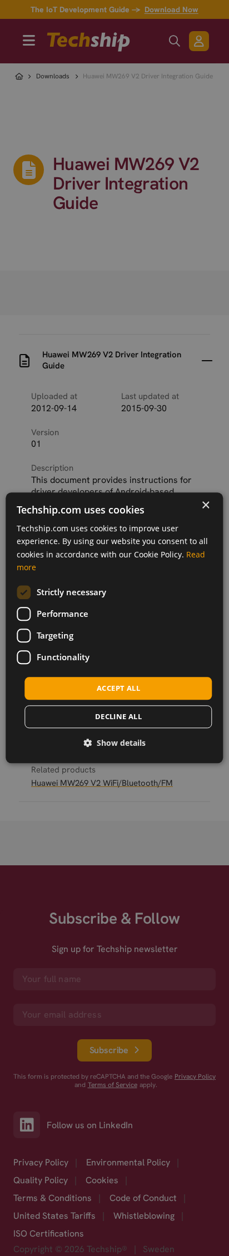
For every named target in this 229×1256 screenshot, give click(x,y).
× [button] (205, 505)
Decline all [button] (118, 717)
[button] (114, 743)
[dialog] (114, 627)
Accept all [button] (118, 688)
